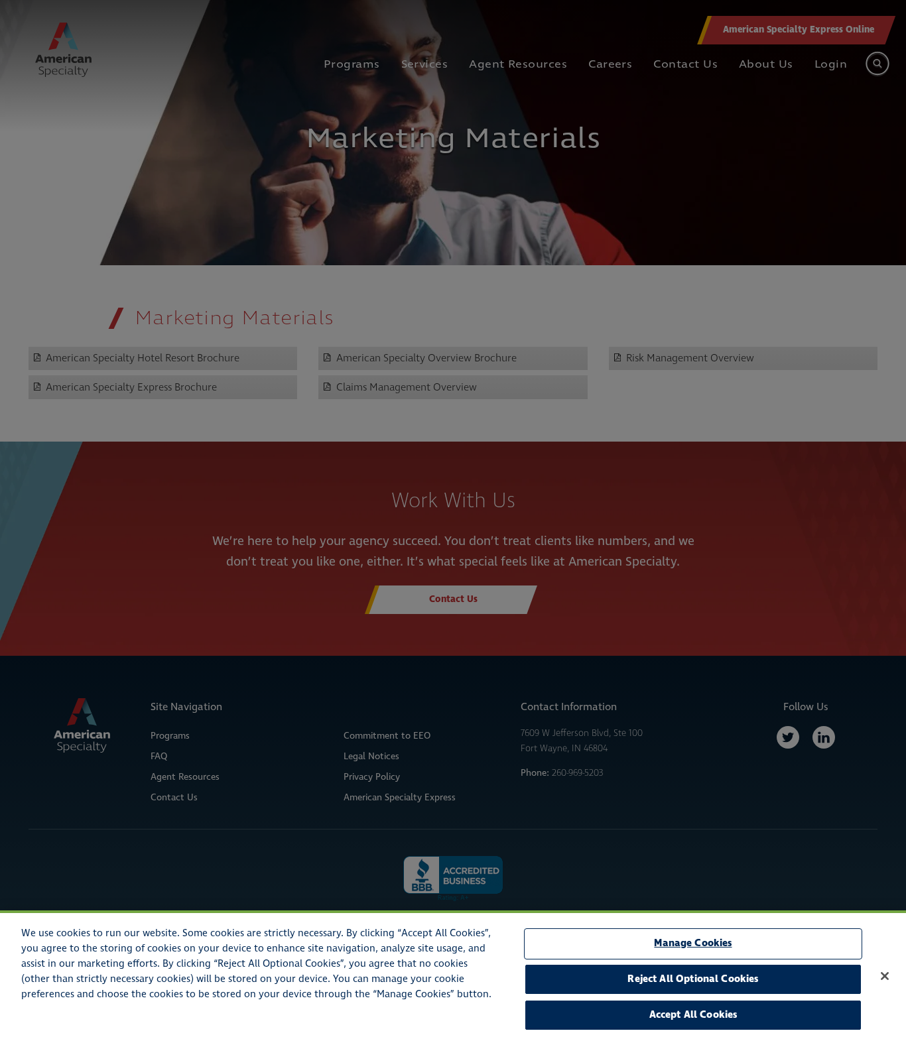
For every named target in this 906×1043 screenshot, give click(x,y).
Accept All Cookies (693, 1015)
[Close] (884, 976)
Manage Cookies (693, 943)
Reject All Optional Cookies (692, 979)
